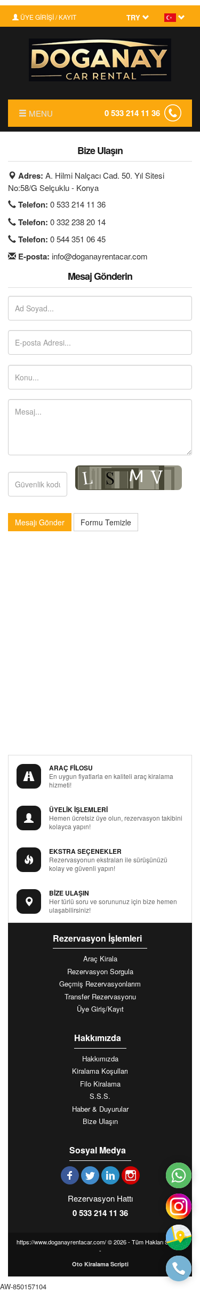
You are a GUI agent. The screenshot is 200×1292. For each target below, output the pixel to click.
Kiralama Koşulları (100, 1071)
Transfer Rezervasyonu (100, 997)
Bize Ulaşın (100, 1121)
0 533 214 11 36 (132, 113)
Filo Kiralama (100, 1084)
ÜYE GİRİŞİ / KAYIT (47, 16)
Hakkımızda (100, 1059)
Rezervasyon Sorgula (100, 971)
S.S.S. (100, 1096)
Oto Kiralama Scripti (100, 1264)
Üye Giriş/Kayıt (100, 1009)
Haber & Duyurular (100, 1109)
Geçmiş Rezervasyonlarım (100, 984)
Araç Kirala (100, 959)
